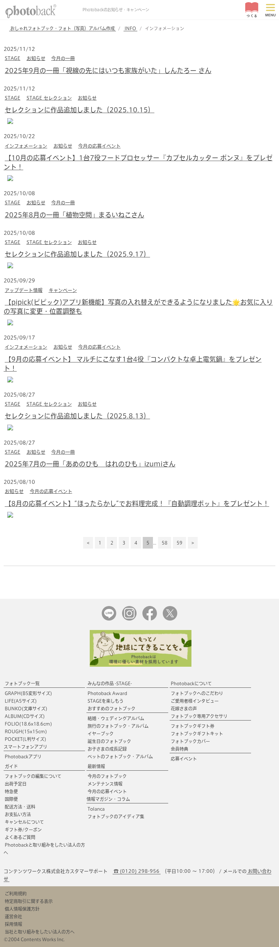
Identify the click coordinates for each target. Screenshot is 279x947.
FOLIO (28, 724)
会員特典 (179, 749)
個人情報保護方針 (22, 909)
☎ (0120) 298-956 (136, 871)
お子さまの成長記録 (107, 749)
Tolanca (96, 809)
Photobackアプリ (23, 756)
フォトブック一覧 (22, 683)
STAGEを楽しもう (106, 701)
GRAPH (28, 693)
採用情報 (13, 924)
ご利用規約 (16, 893)
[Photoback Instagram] (129, 619)
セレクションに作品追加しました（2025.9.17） (77, 254)
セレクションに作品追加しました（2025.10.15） (79, 110)
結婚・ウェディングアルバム (116, 718)
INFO (130, 28)
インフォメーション (26, 146)
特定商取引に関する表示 (29, 901)
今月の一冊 (63, 58)
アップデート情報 (24, 290)
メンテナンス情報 (105, 784)
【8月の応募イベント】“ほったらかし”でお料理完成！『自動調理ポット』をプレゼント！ (137, 503)
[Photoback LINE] (109, 619)
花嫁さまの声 (184, 708)
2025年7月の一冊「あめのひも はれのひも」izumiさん (90, 464)
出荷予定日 (16, 784)
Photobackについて (191, 683)
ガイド (11, 766)
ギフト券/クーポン (23, 829)
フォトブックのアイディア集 (116, 816)
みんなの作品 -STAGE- (110, 683)
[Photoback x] (170, 619)
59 (179, 543)
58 (164, 543)
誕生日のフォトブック (109, 741)
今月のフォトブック (107, 776)
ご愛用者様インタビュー (195, 701)
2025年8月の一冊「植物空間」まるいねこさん (74, 215)
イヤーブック (101, 733)
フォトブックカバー (190, 741)
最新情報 (96, 766)
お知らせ (36, 58)
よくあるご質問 (20, 837)
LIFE (21, 701)
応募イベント (184, 759)
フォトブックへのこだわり (197, 693)
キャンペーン (63, 290)
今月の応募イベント (99, 146)
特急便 (11, 791)
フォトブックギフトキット (197, 733)
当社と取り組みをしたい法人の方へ (39, 932)
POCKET (25, 739)
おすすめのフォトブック (112, 708)
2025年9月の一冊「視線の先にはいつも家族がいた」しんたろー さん (108, 70)
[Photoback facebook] (149, 619)
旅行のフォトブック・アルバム (118, 726)
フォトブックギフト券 (192, 726)
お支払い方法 (18, 814)
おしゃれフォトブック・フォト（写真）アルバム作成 (62, 28)
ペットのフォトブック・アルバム (120, 756)
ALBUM (25, 716)
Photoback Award (107, 693)
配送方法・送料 (20, 806)
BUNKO (26, 708)
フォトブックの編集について (33, 776)
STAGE (12, 58)
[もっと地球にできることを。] (141, 665)
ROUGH (26, 731)
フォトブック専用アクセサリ (199, 716)
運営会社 (13, 916)
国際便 (11, 799)
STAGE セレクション (49, 98)
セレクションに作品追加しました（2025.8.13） (77, 416)
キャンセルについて (24, 822)
